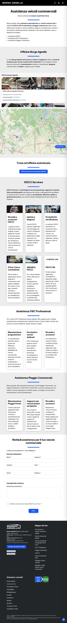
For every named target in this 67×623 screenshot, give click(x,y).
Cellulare (41, 473)
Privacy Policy (36, 504)
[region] (33, 131)
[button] (41, 119)
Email (12, 473)
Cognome (41, 457)
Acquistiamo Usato (12, 609)
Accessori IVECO (12, 606)
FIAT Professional (40, 547)
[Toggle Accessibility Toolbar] (63, 619)
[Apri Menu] (63, 3)
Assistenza (10, 598)
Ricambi (9, 600)
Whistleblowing (11, 592)
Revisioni (9, 603)
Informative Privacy (12, 586)
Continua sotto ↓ (60, 146)
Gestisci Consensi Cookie (16, 546)
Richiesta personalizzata (18, 486)
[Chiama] (59, 3)
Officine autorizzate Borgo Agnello (33, 171)
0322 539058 (22, 100)
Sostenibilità (10, 589)
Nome (12, 457)
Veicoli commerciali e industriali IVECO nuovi (40, 543)
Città (39, 465)
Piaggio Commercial (41, 550)
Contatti (9, 595)
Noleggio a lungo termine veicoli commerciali (40, 567)
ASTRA (37, 553)
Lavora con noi (11, 584)
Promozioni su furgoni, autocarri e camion (40, 531)
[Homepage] (12, 3)
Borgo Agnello (11, 581)
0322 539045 (16, 97)
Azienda (13, 465)
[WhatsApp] (55, 3)
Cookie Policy (11, 554)
